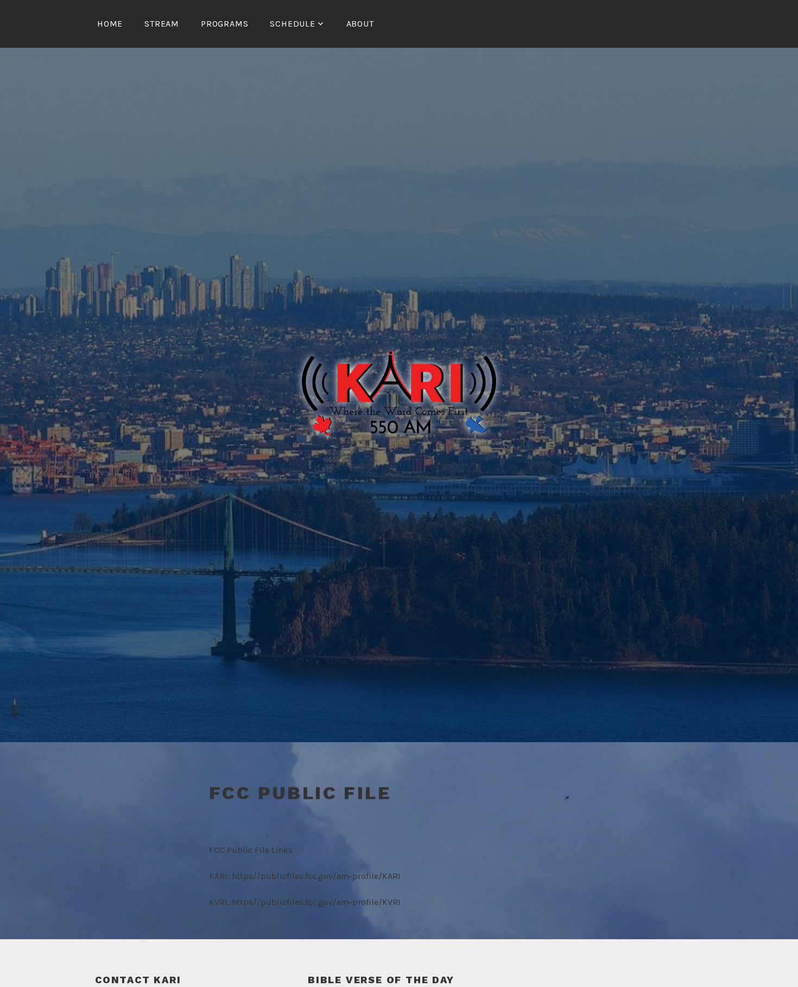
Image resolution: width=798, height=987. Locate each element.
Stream (161, 23)
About (360, 23)
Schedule (292, 23)
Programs (224, 23)
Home (110, 23)
